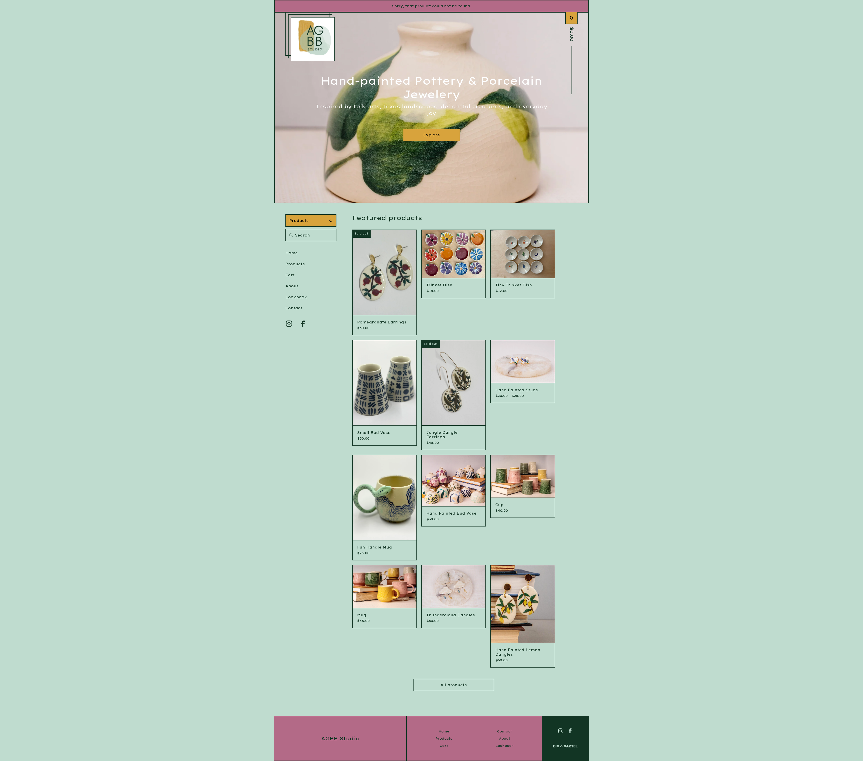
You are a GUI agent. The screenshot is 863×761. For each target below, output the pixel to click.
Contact (293, 308)
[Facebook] (303, 324)
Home (291, 253)
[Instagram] (289, 324)
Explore (431, 135)
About (291, 286)
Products (299, 220)
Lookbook (296, 297)
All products (453, 685)
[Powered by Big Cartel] (565, 744)
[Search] (291, 235)
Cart (290, 275)
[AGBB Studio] (313, 39)
